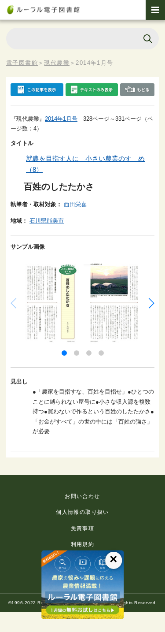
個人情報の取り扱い (82, 512)
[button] (64, 353)
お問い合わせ (82, 496)
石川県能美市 (46, 220)
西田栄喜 (75, 204)
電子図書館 (22, 62)
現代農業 (57, 62)
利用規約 (83, 544)
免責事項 (83, 528)
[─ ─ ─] (155, 10)
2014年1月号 (61, 118)
